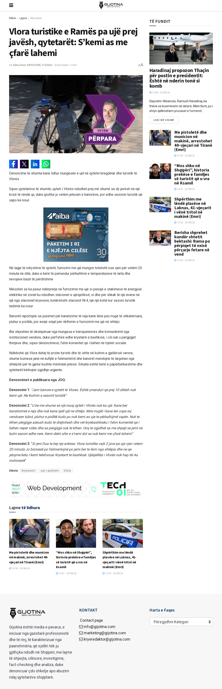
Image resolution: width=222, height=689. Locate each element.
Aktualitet (36, 18)
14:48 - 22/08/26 (160, 92)
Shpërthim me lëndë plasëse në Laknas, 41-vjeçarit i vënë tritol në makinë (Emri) (192, 207)
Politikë (47, 65)
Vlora (67, 470)
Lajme (23, 18)
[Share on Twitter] (24, 164)
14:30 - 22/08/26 (20, 568)
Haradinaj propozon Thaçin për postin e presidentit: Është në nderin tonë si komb (179, 78)
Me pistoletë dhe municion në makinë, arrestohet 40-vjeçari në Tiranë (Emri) (29, 557)
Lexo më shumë (163, 120)
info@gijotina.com (99, 626)
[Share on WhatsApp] (46, 164)
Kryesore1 (29, 470)
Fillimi (12, 18)
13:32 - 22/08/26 (113, 573)
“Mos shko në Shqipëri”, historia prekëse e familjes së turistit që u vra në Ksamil (191, 174)
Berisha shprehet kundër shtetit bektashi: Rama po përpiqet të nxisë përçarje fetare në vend (192, 243)
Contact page (91, 620)
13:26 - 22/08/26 (185, 260)
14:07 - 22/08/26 (67, 573)
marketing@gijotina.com (105, 633)
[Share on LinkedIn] (35, 164)
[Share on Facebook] (13, 164)
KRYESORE (34, 65)
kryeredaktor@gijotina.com (107, 639)
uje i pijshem (50, 470)
